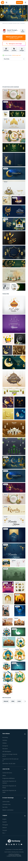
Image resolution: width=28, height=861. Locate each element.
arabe (19, 816)
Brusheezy (5, 852)
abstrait (6, 816)
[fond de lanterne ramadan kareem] (13, 142)
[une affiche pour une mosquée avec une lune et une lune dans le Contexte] (8, 689)
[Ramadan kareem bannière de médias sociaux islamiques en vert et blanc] (9, 310)
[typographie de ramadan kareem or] (13, 568)
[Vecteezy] (2, 2)
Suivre (22, 31)
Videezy (4, 858)
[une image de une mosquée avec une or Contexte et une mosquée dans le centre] (8, 677)
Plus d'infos (6, 58)
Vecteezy (4, 855)
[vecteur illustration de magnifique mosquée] (8, 700)
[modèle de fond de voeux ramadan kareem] (13, 226)
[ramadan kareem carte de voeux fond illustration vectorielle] (13, 267)
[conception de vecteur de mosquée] (8, 724)
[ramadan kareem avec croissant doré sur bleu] (13, 179)
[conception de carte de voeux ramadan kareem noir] (13, 253)
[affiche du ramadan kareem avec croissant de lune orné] (13, 520)
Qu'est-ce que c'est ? (16, 55)
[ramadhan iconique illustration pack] (8, 665)
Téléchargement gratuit (14, 37)
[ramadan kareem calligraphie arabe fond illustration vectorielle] (13, 166)
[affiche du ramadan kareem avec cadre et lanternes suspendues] (13, 93)
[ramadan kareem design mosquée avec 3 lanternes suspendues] (13, 239)
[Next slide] (21, 817)
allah (13, 816)
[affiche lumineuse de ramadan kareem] (13, 279)
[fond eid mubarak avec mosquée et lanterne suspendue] (8, 712)
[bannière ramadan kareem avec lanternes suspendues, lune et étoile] (13, 105)
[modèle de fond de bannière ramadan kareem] (10, 120)
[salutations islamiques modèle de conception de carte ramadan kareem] (13, 290)
